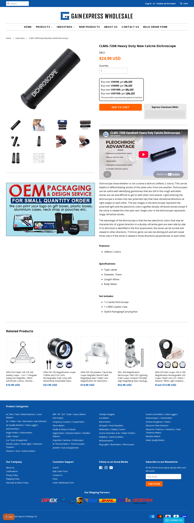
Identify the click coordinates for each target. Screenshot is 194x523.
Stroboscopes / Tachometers (159, 418)
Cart (185, 3)
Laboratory (20, 38)
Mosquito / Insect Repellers (111, 425)
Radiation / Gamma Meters (111, 437)
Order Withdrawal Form (63, 482)
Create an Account (166, 3)
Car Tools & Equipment (16, 440)
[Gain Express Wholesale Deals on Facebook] (100, 468)
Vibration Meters (153, 436)
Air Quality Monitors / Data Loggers (22, 425)
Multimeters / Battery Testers (112, 429)
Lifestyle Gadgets (107, 414)
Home (28, 26)
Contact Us (130, 26)
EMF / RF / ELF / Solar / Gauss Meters (69, 414)
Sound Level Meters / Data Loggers (162, 414)
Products (43, 26)
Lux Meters (104, 418)
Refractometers (106, 440)
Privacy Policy (12, 475)
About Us (111, 26)
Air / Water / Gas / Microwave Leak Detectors (26, 421)
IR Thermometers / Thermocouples (69, 443)
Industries (65, 26)
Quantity (103, 65)
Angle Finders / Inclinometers (19, 432)
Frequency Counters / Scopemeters (69, 421)
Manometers (105, 421)
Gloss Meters (58, 425)
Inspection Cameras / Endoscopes (68, 440)
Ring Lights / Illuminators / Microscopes (116, 444)
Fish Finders (58, 418)
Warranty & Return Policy (17, 482)
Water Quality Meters (155, 440)
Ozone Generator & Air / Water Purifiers (117, 433)
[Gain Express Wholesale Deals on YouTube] (111, 468)
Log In (148, 3)
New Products (89, 26)
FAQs (55, 478)
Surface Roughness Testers (158, 421)
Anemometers (12, 428)
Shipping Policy (12, 478)
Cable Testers (12, 436)
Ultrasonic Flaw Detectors (157, 425)
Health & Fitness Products (64, 429)
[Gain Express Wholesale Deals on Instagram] (106, 468)
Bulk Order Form (155, 26)
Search (56, 467)
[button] (165, 114)
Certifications (12, 471)
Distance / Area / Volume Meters (20, 451)
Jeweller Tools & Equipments (66, 447)
